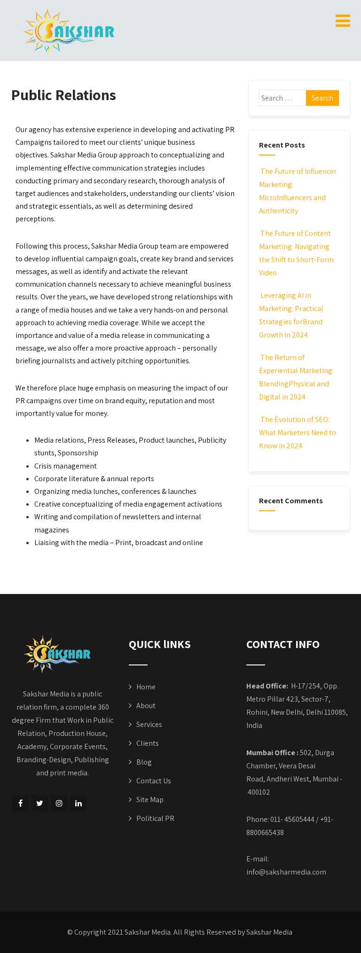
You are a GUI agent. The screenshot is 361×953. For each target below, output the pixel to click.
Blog (144, 762)
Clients (147, 743)
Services (149, 724)
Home (146, 687)
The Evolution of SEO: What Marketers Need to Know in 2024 (297, 432)
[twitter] (39, 803)
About (146, 706)
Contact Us (153, 781)
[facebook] (20, 803)
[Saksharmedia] (72, 33)
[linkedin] (78, 803)
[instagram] (59, 803)
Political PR (155, 818)
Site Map (150, 800)
